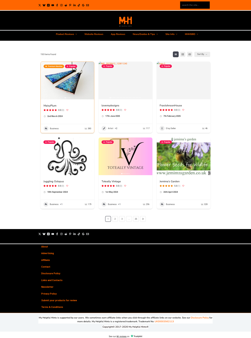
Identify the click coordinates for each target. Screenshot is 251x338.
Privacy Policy (49, 293)
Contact (45, 266)
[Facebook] (57, 5)
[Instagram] (61, 5)
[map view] (190, 54)
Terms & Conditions (52, 307)
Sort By (200, 54)
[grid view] (176, 54)
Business (54, 128)
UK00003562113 (164, 321)
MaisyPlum (50, 105)
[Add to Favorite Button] (67, 110)
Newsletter (47, 287)
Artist (110, 128)
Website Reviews (93, 34)
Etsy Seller (171, 128)
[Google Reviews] (83, 5)
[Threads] (48, 5)
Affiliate (45, 260)
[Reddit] (65, 5)
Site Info (169, 34)
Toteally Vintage (111, 181)
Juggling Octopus (53, 181)
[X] (39, 5)
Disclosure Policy (50, 273)
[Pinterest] (70, 5)
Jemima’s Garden (170, 181)
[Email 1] (87, 5)
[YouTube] (52, 5)
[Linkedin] (74, 5)
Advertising (47, 253)
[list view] (183, 54)
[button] (75, 34)
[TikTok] (79, 5)
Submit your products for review (59, 300)
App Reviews (118, 34)
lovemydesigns (110, 105)
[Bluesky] (44, 5)
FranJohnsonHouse (171, 105)
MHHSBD (190, 34)
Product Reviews (65, 34)
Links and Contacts (51, 280)
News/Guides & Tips (144, 34)
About (44, 246)
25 (136, 219)
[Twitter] (39, 234)
